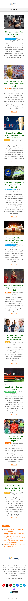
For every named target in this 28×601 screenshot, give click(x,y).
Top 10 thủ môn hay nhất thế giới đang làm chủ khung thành (14, 438)
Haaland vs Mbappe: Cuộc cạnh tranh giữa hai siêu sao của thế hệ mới (14, 337)
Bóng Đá (8, 88)
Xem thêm (14, 60)
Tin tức (7, 140)
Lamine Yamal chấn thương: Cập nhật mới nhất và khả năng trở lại (14, 488)
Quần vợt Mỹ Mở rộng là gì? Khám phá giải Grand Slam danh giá (14, 185)
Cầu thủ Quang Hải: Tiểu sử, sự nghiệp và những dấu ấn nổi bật (14, 288)
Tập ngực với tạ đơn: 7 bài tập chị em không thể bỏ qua (14, 34)
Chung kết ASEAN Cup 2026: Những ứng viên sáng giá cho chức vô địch (14, 135)
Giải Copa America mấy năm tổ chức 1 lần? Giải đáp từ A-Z (14, 84)
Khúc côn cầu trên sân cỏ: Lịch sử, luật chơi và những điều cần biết (14, 387)
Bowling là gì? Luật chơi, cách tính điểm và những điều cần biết (14, 240)
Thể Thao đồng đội (10, 391)
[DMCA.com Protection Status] (14, 592)
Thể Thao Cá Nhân (10, 39)
